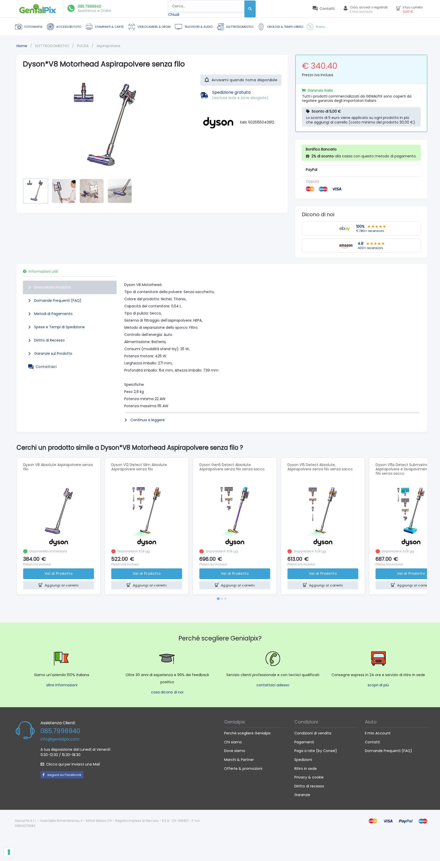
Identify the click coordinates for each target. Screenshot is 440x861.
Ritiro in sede (305, 768)
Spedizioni (303, 759)
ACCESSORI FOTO (68, 27)
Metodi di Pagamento (53, 313)
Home (22, 45)
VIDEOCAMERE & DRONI (154, 27)
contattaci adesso (272, 685)
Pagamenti (304, 742)
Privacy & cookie (309, 777)
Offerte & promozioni (243, 768)
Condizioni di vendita (312, 733)
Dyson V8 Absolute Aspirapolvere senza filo (58, 467)
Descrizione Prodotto (52, 287)
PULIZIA (83, 45)
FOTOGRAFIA (33, 27)
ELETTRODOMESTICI (239, 27)
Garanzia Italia (320, 90)
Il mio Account (378, 733)
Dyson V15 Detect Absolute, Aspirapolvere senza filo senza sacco (320, 467)
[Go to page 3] (225, 599)
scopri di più (378, 685)
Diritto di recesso (309, 786)
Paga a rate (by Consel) (315, 750)
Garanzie (302, 794)
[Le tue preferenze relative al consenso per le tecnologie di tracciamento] (9, 852)
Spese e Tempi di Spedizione (59, 327)
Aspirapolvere (108, 45)
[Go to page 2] (222, 599)
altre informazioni (61, 685)
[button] (35, 191)
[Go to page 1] (218, 598)
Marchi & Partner (239, 759)
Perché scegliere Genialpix (247, 733)
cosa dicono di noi (167, 692)
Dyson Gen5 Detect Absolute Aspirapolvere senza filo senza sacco (232, 467)
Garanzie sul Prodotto (53, 353)
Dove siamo (234, 750)
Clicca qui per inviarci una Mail (73, 764)
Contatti (372, 742)
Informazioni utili (43, 271)
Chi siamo (233, 742)
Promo (320, 27)
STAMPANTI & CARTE (109, 27)
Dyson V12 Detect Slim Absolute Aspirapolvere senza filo (139, 467)
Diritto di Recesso (49, 340)
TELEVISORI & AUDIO (198, 27)
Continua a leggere (147, 419)
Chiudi (173, 14)
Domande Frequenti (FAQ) (57, 300)
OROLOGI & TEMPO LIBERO (285, 27)
